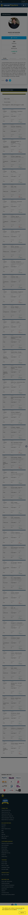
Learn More (19, 909)
